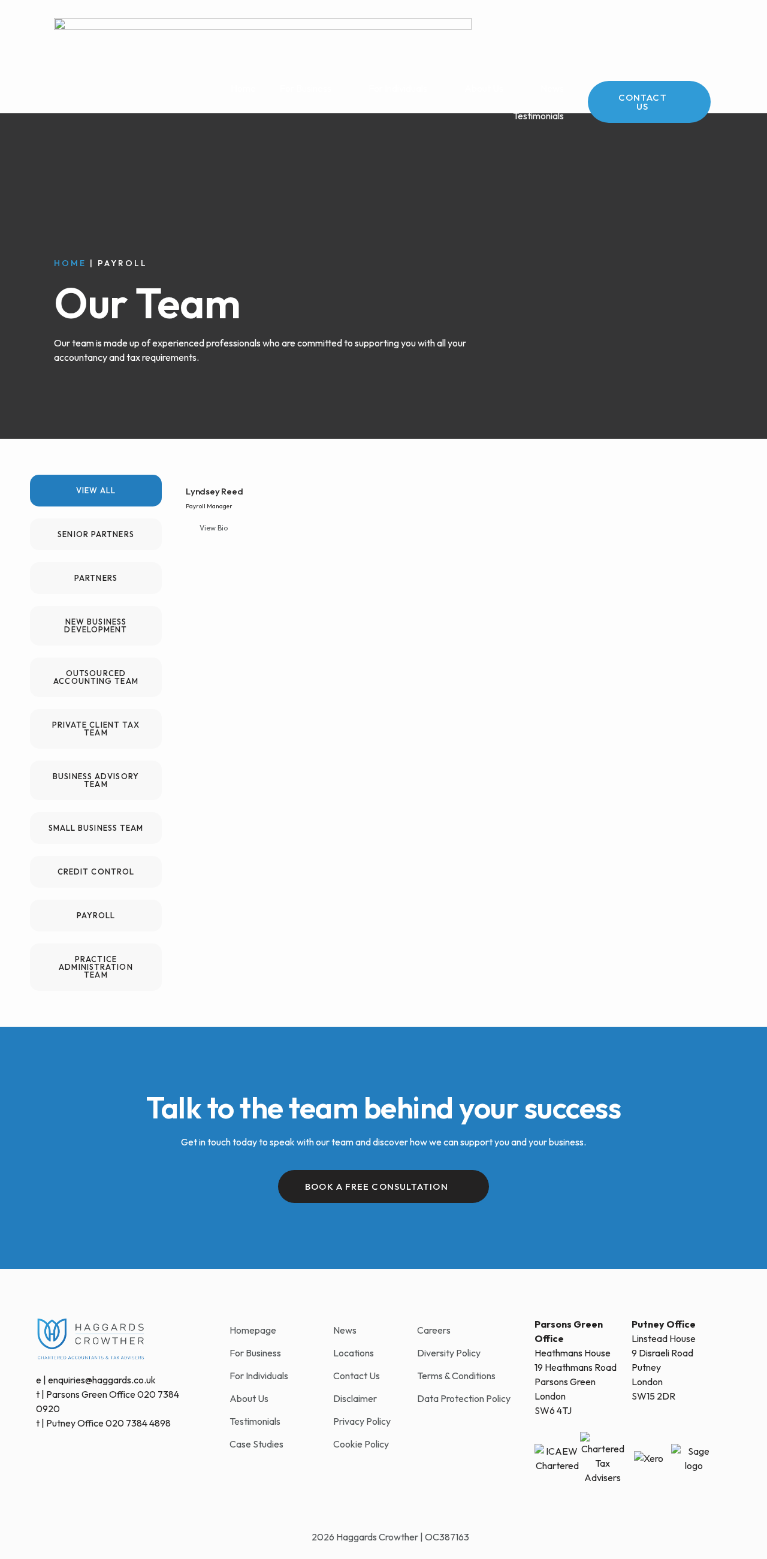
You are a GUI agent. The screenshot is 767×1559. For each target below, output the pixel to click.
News (552, 88)
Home (243, 88)
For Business (305, 88)
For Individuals (398, 88)
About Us (483, 88)
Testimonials (538, 116)
